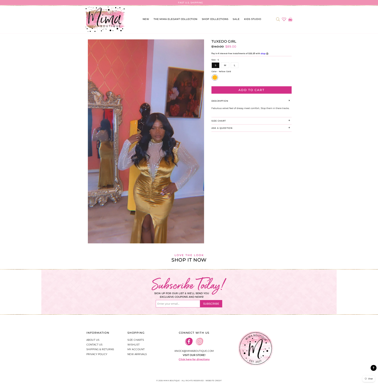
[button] (279, 19)
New (146, 19)
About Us (93, 340)
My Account (136, 349)
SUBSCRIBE (211, 303)
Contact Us (94, 344)
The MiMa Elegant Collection (175, 19)
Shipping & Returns (100, 349)
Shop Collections (215, 19)
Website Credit (214, 381)
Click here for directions (194, 359)
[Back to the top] (374, 368)
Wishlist (133, 344)
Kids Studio (252, 19)
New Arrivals (137, 354)
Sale (236, 19)
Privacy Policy (96, 354)
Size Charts (135, 340)
